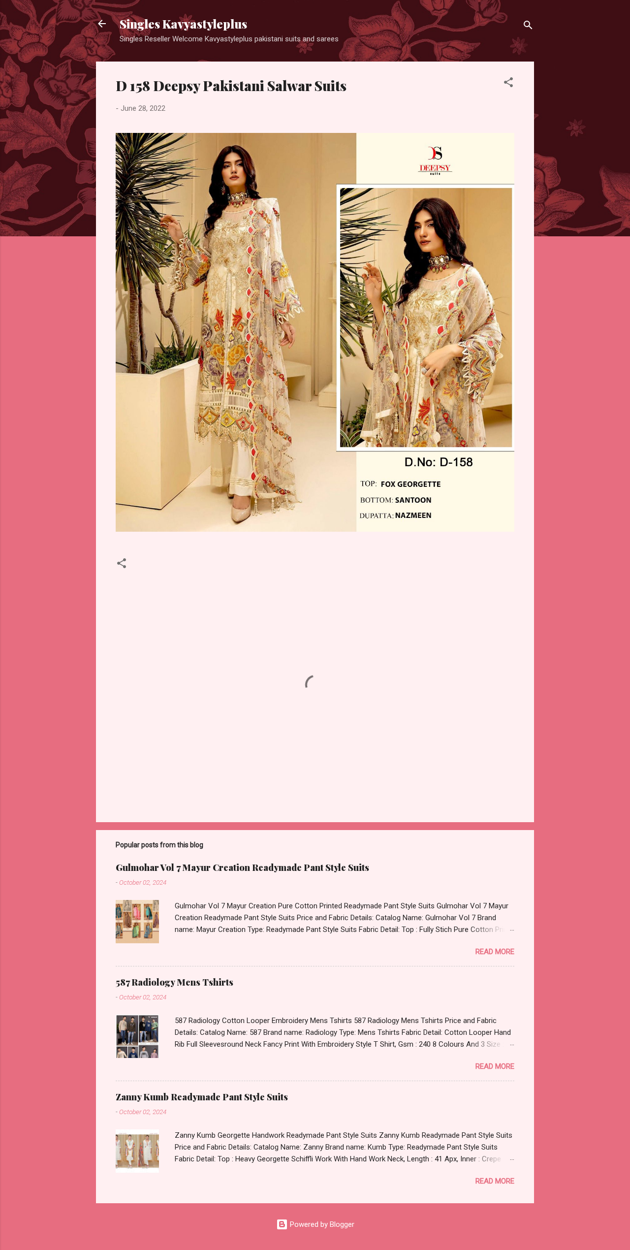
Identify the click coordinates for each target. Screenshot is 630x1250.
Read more (494, 951)
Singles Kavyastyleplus (183, 24)
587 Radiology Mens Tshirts (174, 982)
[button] (508, 84)
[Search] (528, 27)
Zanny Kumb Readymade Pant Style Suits (202, 1097)
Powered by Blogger (321, 1224)
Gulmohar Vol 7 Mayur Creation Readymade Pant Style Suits (242, 867)
